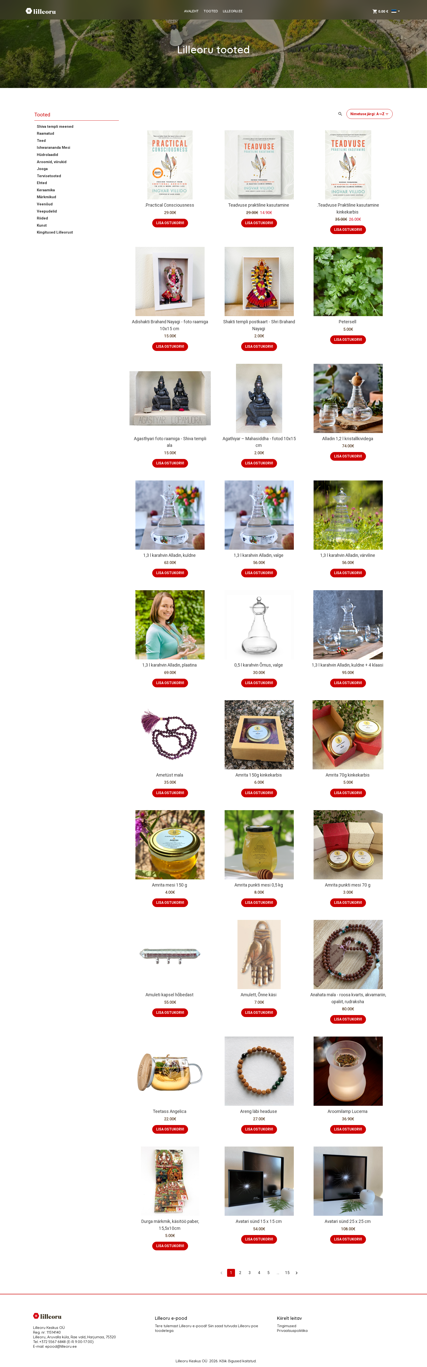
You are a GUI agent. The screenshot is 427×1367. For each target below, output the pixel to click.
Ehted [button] (42, 183)
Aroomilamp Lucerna (347, 1111)
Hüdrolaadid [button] (47, 154)
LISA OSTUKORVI (170, 223)
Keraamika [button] (46, 190)
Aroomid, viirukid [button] (51, 162)
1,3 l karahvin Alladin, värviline (347, 555)
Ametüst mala (169, 775)
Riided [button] (42, 218)
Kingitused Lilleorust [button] (55, 232)
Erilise (340, 729)
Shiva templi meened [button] (55, 126)
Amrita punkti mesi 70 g (347, 885)
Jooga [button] (42, 169)
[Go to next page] (297, 1273)
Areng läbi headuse (258, 1111)
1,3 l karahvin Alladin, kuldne (169, 555)
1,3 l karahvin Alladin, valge (258, 555)
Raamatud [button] (45, 133)
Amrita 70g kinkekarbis (348, 775)
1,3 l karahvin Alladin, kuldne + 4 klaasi (347, 665)
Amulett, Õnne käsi (259, 994)
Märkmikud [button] (46, 197)
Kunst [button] (42, 225)
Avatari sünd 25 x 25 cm (348, 1221)
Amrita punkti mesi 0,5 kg (259, 885)
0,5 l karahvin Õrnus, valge (258, 665)
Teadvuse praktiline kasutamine (258, 205)
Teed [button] (41, 140)
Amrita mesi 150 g (169, 885)
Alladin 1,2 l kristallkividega (347, 438)
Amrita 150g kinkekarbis (258, 775)
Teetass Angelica (169, 1111)
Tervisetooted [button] (49, 176)
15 (287, 1272)
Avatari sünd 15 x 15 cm (259, 1221)
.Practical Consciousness (169, 205)
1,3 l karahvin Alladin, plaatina (169, 665)
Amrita (321, 729)
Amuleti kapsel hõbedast (169, 994)
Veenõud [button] (45, 204)
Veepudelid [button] (47, 211)
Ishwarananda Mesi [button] (53, 147)
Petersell (347, 321)
